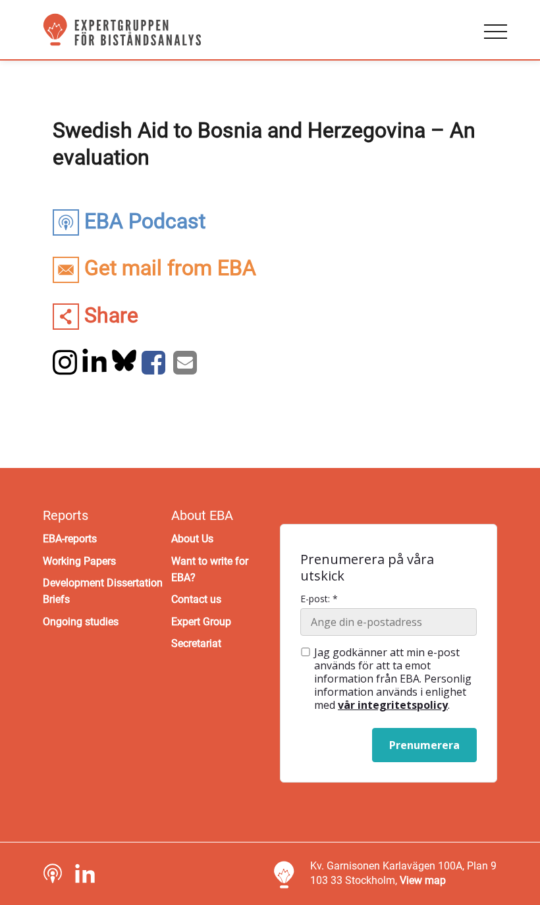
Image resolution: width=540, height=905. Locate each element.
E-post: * (319, 599)
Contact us (196, 599)
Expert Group (201, 621)
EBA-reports (70, 538)
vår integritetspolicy (393, 705)
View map (423, 880)
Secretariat (196, 643)
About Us (192, 538)
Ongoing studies (81, 621)
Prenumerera (424, 745)
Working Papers (79, 561)
